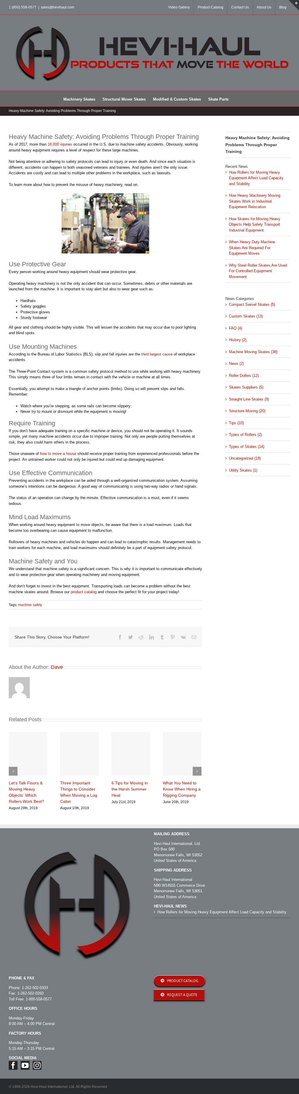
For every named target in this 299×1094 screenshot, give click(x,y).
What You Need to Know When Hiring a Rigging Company (182, 789)
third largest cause (157, 354)
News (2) (236, 363)
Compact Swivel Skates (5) (252, 304)
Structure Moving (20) (247, 411)
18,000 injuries (60, 144)
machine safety (30, 605)
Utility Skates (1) (243, 470)
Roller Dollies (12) (244, 375)
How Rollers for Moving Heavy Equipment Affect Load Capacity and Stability (256, 178)
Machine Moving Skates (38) (253, 352)
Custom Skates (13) (246, 316)
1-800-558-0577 (39, 999)
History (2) (237, 340)
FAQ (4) (235, 328)
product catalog (84, 592)
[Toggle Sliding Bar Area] (293, 5)
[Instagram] (37, 1065)
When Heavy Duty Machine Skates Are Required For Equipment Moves (252, 248)
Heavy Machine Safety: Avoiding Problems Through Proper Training (257, 144)
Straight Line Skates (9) (249, 399)
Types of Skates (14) (246, 446)
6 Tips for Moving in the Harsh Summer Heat (130, 789)
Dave (57, 667)
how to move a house (58, 453)
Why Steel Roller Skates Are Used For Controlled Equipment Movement (258, 271)
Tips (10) (236, 423)
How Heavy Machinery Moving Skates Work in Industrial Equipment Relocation (254, 201)
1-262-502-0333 (35, 988)
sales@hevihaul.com (57, 7)
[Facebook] (13, 1065)
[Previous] (13, 771)
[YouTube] (25, 1065)
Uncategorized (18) (245, 458)
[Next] (197, 771)
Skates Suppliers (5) (246, 387)
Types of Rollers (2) (245, 434)
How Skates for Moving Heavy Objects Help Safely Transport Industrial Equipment (254, 224)
